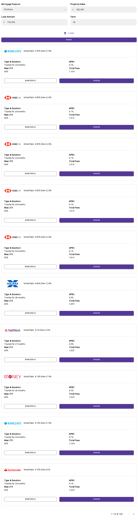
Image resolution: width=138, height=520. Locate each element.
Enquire (96, 80)
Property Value (77, 4)
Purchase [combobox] (8, 9)
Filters (71, 33)
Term (73, 17)
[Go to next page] (133, 514)
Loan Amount (8, 17)
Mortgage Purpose (10, 4)
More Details (30, 80)
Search (69, 40)
